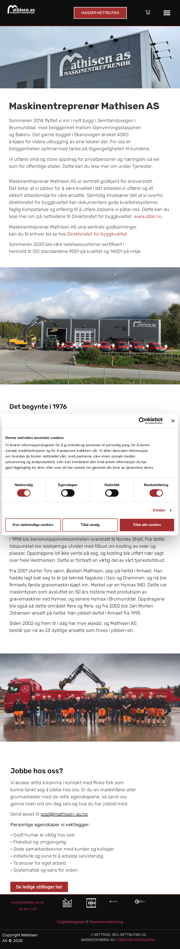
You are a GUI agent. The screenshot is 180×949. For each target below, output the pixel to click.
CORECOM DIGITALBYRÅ (135, 940)
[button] (166, 13)
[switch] (68, 493)
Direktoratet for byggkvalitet (97, 234)
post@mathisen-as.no (64, 814)
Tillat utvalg (90, 525)
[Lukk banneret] (173, 420)
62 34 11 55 (27, 909)
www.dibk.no (147, 216)
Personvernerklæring (106, 922)
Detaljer (159, 510)
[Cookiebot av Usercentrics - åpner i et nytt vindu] (142, 420)
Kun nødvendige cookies (33, 525)
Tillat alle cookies (147, 525)
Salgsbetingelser (70, 922)
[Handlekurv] (148, 12)
